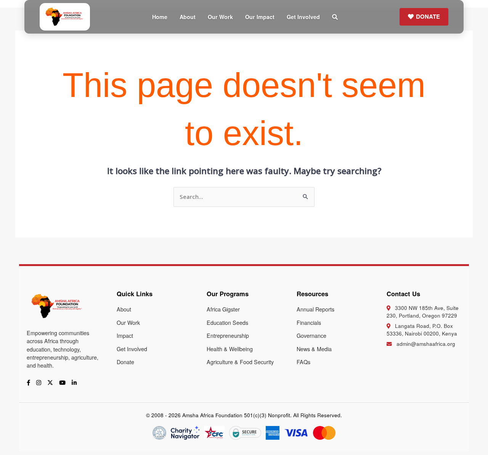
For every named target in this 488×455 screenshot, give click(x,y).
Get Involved (303, 17)
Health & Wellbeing (230, 349)
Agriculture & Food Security (240, 362)
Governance (311, 335)
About (188, 17)
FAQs (303, 362)
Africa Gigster (223, 309)
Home (159, 17)
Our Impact (259, 17)
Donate (125, 362)
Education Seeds (227, 322)
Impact (125, 335)
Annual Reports (315, 309)
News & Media (314, 349)
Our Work (220, 17)
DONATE (428, 16)
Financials (309, 322)
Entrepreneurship (228, 335)
